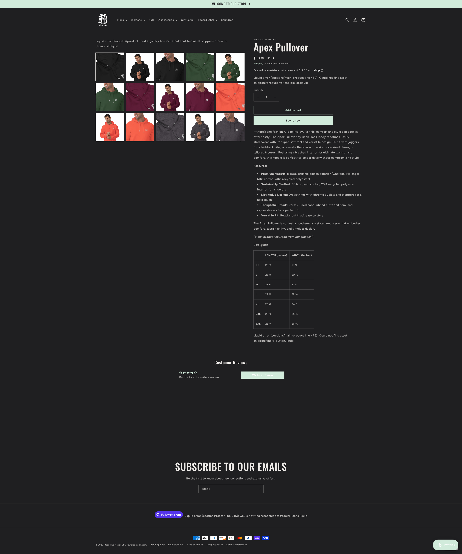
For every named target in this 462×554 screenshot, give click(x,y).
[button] (122, 20)
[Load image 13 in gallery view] (170, 127)
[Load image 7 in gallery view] (140, 97)
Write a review (262, 375)
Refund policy (158, 545)
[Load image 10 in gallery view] (230, 97)
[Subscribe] (259, 489)
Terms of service (194, 545)
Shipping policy (214, 545)
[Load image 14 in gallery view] (200, 127)
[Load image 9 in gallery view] (200, 97)
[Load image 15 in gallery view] (230, 127)
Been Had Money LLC (115, 545)
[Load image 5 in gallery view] (230, 67)
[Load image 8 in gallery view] (170, 97)
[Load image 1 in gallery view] (110, 67)
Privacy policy (175, 545)
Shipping (258, 63)
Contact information (236, 545)
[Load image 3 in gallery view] (170, 67)
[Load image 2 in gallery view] (140, 67)
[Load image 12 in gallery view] (140, 127)
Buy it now (293, 120)
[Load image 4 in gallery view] (200, 67)
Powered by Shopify (137, 545)
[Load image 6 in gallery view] (110, 97)
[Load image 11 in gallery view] (110, 127)
